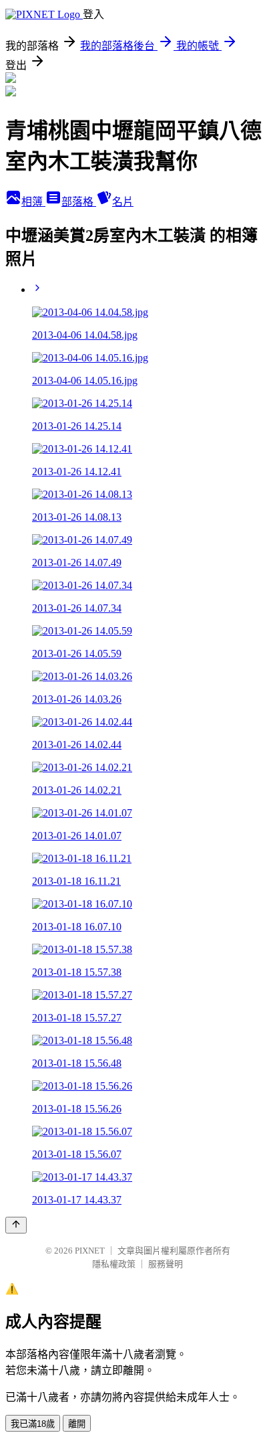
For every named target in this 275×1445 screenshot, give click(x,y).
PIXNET (90, 1251)
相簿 (33, 201)
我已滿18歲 (33, 1424)
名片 (122, 201)
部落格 (78, 201)
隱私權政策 (113, 1264)
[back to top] (16, 1225)
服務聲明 (165, 1264)
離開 (76, 1424)
